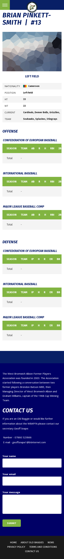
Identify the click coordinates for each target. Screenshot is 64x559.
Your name (9, 456)
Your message (11, 492)
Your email (9, 474)
